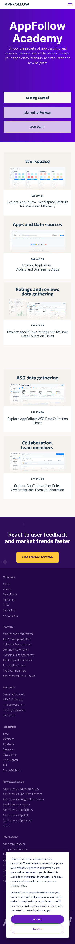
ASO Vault (37, 127)
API (5, 765)
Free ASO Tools (12, 770)
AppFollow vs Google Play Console (23, 799)
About (6, 584)
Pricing (7, 589)
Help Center (10, 755)
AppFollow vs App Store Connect (22, 794)
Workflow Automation (16, 650)
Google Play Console (15, 849)
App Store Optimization (17, 639)
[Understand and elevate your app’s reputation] (17, 4)
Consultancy (10, 594)
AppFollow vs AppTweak (17, 820)
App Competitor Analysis (18, 660)
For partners (10, 615)
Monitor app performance (18, 634)
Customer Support (14, 694)
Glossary (8, 749)
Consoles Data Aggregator (19, 655)
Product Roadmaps (14, 665)
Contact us (9, 610)
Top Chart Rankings (14, 671)
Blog (5, 733)
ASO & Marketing (13, 699)
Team (6, 605)
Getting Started (37, 98)
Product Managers (14, 705)
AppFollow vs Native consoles (21, 789)
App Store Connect (14, 844)
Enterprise (9, 715)
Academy (8, 744)
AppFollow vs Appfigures (18, 810)
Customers (9, 600)
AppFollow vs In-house (16, 804)
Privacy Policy (18, 885)
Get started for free (37, 557)
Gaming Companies (14, 710)
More (6, 825)
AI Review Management (17, 644)
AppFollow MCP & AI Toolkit (19, 676)
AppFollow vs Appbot (15, 815)
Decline (37, 928)
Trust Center (10, 760)
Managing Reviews (37, 112)
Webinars (8, 739)
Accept (37, 919)
